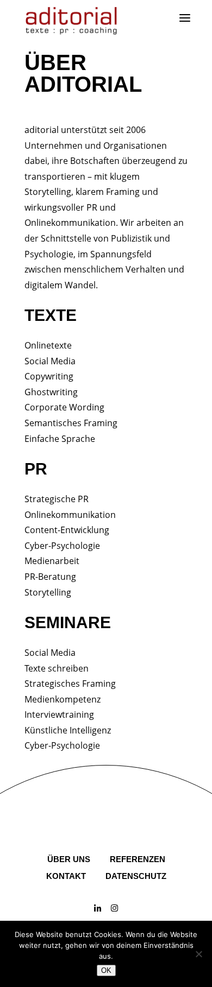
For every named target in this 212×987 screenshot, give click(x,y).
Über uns (68, 859)
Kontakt (66, 876)
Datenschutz (135, 876)
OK (106, 970)
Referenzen (137, 859)
